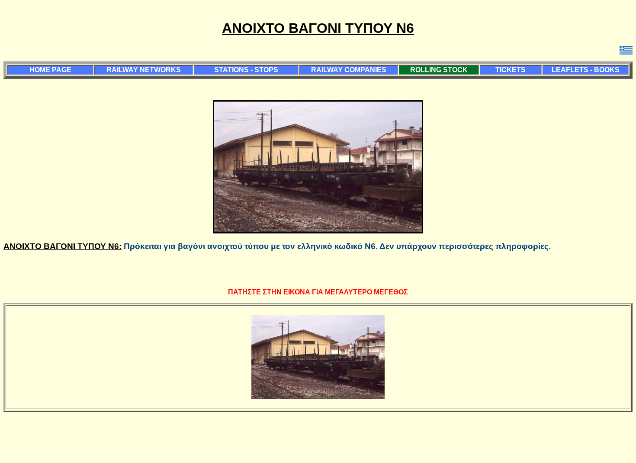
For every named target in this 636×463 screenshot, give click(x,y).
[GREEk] (626, 52)
